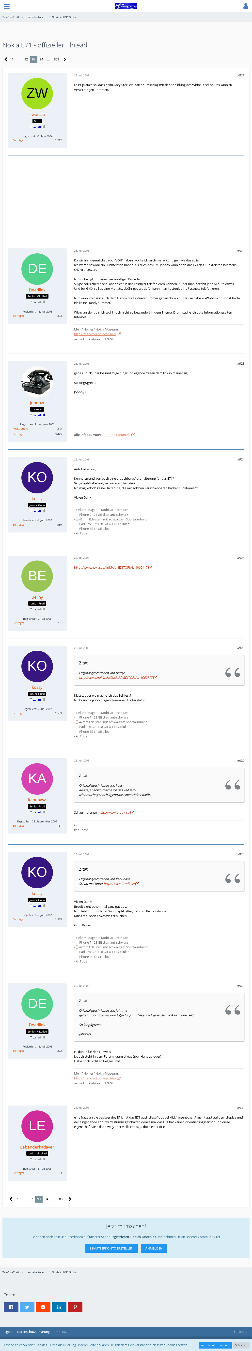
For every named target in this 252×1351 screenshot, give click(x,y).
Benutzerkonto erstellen (111, 1248)
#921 (240, 75)
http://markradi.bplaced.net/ (95, 334)
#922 (240, 250)
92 (26, 59)
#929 (240, 985)
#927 (240, 760)
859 (56, 59)
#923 (240, 363)
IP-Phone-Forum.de (116, 434)
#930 (240, 1108)
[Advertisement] (126, 197)
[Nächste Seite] (64, 59)
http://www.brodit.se (114, 812)
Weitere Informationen (215, 1345)
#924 (240, 459)
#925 (240, 558)
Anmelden (154, 1248)
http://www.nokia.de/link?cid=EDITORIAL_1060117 (110, 567)
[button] (6, 6)
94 (41, 59)
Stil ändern (242, 1331)
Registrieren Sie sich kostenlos (133, 1237)
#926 (240, 648)
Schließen (241, 1345)
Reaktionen (20, 428)
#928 (240, 854)
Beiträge (18, 140)
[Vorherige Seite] (6, 59)
